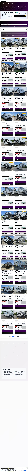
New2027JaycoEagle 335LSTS (20, 197)
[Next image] (12, 42)
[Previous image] (2, 42)
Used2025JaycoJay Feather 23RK (7, 123)
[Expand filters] (26, 29)
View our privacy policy (11, 471)
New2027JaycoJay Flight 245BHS (6, 74)
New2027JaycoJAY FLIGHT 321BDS (7, 49)
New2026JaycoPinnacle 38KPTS (19, 247)
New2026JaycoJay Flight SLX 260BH (7, 321)
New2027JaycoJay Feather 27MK (7, 173)
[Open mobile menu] (26, 1)
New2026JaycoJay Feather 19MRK (20, 222)
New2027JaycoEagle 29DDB (20, 172)
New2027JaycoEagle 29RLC (7, 197)
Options (19, 470)
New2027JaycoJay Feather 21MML (7, 99)
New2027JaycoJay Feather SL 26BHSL (20, 99)
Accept (25, 470)
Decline (22, 470)
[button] (14, 15)
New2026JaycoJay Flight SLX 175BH (20, 272)
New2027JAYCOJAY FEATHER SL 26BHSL (20, 148)
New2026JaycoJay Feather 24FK (20, 321)
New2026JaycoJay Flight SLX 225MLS (20, 297)
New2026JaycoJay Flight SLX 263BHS (7, 297)
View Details (8, 58)
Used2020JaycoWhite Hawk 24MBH (20, 123)
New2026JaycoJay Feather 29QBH (7, 247)
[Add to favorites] (12, 70)
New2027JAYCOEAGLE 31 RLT (20, 48)
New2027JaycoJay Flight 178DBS (19, 74)
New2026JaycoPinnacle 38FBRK (6, 272)
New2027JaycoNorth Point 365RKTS (6, 222)
